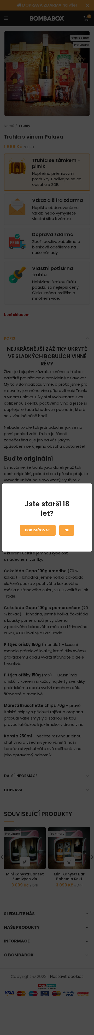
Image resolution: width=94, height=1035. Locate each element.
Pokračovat (37, 530)
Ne (66, 530)
